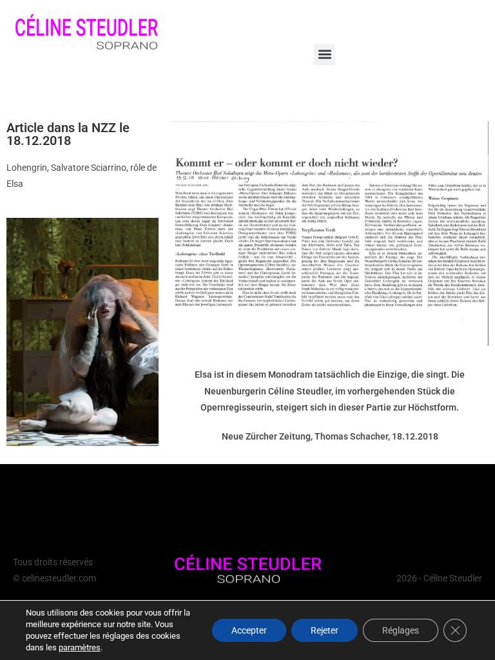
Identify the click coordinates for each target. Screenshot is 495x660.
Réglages (400, 630)
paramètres (80, 647)
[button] (324, 54)
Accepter (249, 630)
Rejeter (324, 630)
